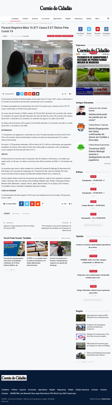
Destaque (58, 36)
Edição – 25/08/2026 (93, 88)
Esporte (35, 19)
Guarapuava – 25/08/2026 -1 (93, 193)
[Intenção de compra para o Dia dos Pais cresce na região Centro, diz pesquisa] (80, 336)
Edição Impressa (82, 390)
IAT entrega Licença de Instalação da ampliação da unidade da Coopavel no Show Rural (56, 228)
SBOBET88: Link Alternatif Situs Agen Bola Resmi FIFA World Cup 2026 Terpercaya (43, 393)
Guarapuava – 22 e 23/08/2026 (93, 218)
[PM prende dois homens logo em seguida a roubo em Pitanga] (80, 346)
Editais (89, 19)
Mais (97, 19)
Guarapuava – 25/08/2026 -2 (93, 180)
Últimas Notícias (68, 36)
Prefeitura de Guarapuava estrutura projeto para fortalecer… (96, 327)
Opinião (93, 286)
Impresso (93, 52)
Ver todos (107, 163)
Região (68, 19)
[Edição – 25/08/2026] (93, 71)
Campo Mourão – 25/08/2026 (93, 205)
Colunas (94, 390)
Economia (46, 19)
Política (25, 19)
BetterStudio (106, 399)
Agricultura (57, 19)
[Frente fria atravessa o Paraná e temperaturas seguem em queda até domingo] (60, 248)
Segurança (78, 19)
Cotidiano (15, 19)
